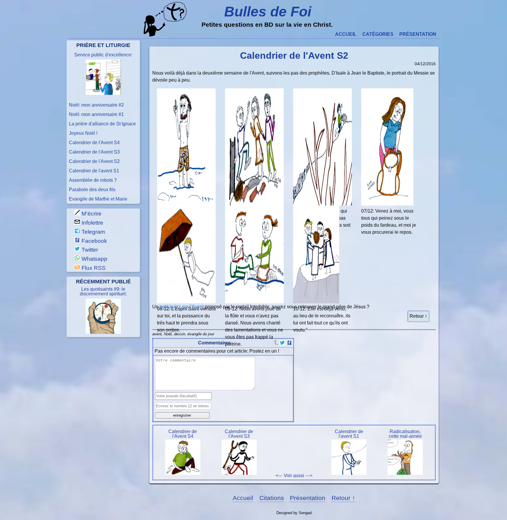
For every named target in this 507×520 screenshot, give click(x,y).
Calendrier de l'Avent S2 (94, 161)
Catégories (377, 34)
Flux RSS (93, 268)
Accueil (345, 34)
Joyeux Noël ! (83, 133)
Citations (271, 497)
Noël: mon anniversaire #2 (96, 105)
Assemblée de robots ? (93, 180)
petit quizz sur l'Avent (181, 306)
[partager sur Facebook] (289, 344)
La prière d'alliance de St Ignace (102, 124)
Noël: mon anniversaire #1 (96, 114)
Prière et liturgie (103, 45)
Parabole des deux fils (92, 189)
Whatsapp (93, 259)
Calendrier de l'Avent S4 (94, 142)
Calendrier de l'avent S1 (94, 171)
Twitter (89, 250)
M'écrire (91, 214)
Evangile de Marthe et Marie (98, 199)
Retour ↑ (418, 316)
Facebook (93, 241)
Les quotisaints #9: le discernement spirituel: (103, 291)
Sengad (305, 513)
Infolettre (91, 223)
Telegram (92, 232)
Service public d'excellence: (103, 55)
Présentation (417, 34)
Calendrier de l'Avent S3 (94, 152)
